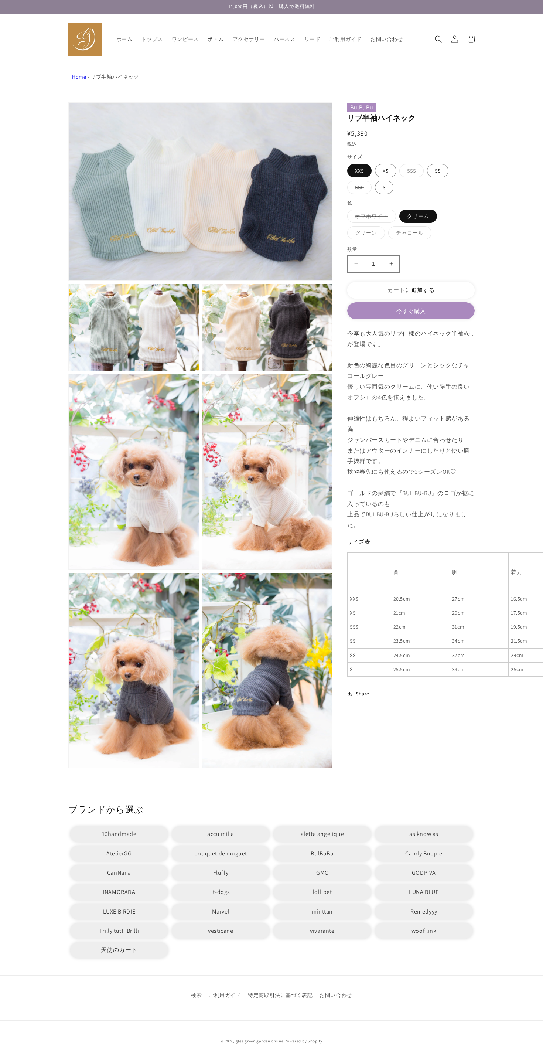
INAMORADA (119, 892)
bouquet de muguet (220, 853)
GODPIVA (424, 873)
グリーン (368, 234)
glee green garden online (260, 1041)
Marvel (221, 911)
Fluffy (221, 873)
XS (386, 170)
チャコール (412, 234)
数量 (352, 249)
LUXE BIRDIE (119, 911)
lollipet (322, 892)
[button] (438, 39)
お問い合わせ (336, 995)
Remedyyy (423, 911)
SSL (362, 189)
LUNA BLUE (423, 892)
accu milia (220, 834)
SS (438, 170)
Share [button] (362, 693)
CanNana (119, 873)
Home (79, 77)
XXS (359, 170)
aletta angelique (322, 834)
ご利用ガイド (225, 995)
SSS (414, 172)
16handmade (119, 834)
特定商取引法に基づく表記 (280, 995)
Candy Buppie (423, 853)
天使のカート (119, 950)
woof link (423, 931)
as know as (423, 834)
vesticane (220, 931)
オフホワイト (374, 217)
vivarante (322, 931)
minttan (322, 911)
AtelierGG (119, 853)
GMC (322, 873)
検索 (196, 995)
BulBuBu (361, 107)
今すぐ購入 (411, 310)
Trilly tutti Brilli (119, 931)
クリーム (418, 216)
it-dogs (220, 892)
